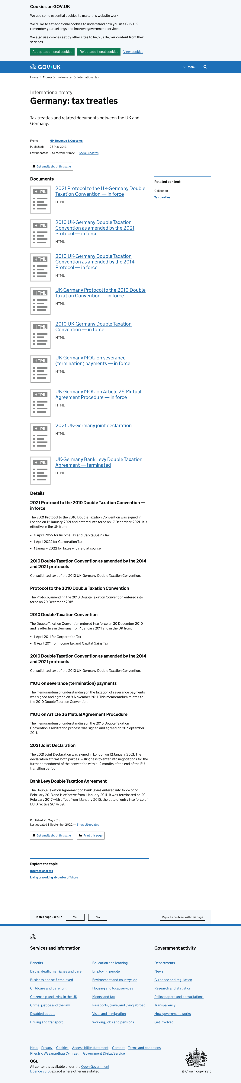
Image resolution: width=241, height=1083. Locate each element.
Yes (79, 917)
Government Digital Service (104, 1053)
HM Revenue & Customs (66, 140)
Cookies (62, 1048)
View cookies (133, 51)
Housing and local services (112, 988)
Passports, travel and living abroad (119, 1005)
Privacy (47, 1048)
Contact (118, 1048)
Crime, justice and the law (50, 1005)
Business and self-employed (51, 980)
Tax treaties (162, 197)
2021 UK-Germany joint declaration (93, 425)
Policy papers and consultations (179, 997)
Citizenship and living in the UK (53, 997)
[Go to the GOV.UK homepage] (45, 66)
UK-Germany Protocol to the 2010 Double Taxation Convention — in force (100, 293)
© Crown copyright (196, 1071)
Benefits (36, 963)
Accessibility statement (90, 1048)
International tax (88, 77)
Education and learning (110, 963)
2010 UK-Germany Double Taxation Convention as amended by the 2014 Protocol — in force (95, 261)
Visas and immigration (109, 1013)
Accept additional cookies (52, 51)
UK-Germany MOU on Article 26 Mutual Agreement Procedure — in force (98, 394)
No (101, 917)
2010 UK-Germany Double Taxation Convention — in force (93, 327)
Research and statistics (172, 988)
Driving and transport (46, 1022)
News (158, 971)
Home (34, 77)
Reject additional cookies (99, 51)
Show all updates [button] (88, 824)
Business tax (64, 77)
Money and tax (103, 997)
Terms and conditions (144, 1048)
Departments (164, 963)
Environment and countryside (114, 980)
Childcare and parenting (48, 988)
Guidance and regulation (173, 980)
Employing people (106, 971)
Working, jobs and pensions (113, 1022)
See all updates (88, 153)
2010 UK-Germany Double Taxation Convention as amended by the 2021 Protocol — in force (94, 228)
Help (34, 1048)
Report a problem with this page (182, 917)
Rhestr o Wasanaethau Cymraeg (54, 1053)
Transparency (164, 1005)
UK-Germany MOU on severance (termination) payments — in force (92, 360)
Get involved (164, 1022)
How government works (172, 1013)
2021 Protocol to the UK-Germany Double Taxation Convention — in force (100, 191)
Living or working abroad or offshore (54, 877)
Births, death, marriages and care (56, 971)
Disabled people (42, 1013)
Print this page (93, 835)
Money (47, 77)
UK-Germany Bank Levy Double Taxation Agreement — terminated (99, 462)
